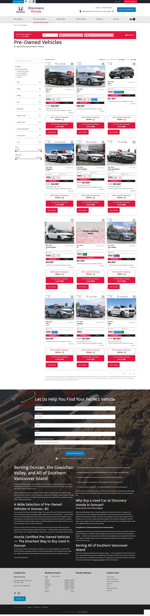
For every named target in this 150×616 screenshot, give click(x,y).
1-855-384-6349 (107, 7)
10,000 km (17, 157)
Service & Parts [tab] (55, 576)
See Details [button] (52, 132)
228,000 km (39, 157)
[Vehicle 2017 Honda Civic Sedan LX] (121, 233)
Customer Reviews (112, 588)
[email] (37, 430)
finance (80, 531)
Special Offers (111, 577)
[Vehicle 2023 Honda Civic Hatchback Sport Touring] (121, 155)
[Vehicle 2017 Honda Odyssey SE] (90, 309)
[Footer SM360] (82, 612)
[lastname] (39, 413)
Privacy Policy (45, 607)
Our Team (109, 590)
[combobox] (50, 35)
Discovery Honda (98, 560)
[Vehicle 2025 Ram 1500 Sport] (121, 309)
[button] (18, 1)
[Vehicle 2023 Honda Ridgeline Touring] (59, 155)
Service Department (112, 579)
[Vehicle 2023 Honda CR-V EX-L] (90, 76)
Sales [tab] (46, 576)
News (108, 586)
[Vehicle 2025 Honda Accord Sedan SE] (59, 233)
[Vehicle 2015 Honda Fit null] (90, 233)
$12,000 (17, 149)
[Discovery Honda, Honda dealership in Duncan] (30, 9)
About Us (109, 583)
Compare (72, 64)
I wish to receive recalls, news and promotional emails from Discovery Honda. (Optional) (76, 448)
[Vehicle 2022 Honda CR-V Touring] (121, 72)
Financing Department (113, 581)
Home (15, 25)
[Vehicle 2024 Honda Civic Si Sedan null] (90, 155)
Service (100, 508)
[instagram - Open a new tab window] (19, 593)
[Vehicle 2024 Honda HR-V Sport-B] (59, 76)
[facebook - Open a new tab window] (15, 593)
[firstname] (39, 405)
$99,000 (40, 149)
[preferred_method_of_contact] (44, 439)
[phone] (37, 422)
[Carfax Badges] (53, 99)
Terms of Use (37, 607)
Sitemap (30, 607)
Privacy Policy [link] (91, 458)
